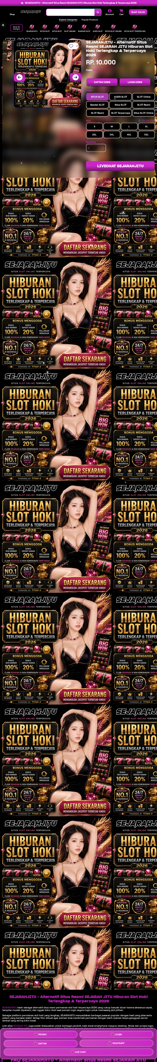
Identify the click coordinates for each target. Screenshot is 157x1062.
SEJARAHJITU (9, 1007)
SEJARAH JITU (20, 1025)
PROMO (42, 1033)
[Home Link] (30, 12)
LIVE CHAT (80, 1053)
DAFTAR (42, 1043)
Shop (12, 14)
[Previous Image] (19, 77)
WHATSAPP (118, 1043)
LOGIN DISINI (135, 82)
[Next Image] (75, 77)
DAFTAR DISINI (102, 82)
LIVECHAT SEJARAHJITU (120, 166)
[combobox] (70, 12)
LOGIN (118, 1033)
